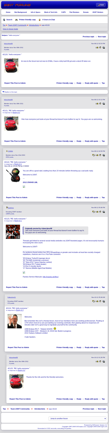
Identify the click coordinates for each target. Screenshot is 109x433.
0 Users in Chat (48, 20)
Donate (86, 12)
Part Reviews (74, 12)
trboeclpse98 (8, 43)
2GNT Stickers (98, 12)
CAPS (63, 12)
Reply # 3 (19, 310)
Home (8, 12)
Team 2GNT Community (17, 25)
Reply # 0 (16, 113)
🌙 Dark (101, 5)
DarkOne (11, 208)
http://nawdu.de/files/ (50, 277)
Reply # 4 (21, 370)
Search (9, 20)
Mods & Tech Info (50, 12)
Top (4, 25)
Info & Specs (35, 12)
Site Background (20, 12)
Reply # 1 (18, 164)
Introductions (34, 25)
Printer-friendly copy (27, 20)
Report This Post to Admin (15, 83)
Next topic (102, 37)
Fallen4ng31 (12, 297)
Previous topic (88, 37)
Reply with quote (91, 83)
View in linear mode (10, 29)
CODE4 (10, 151)
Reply (79, 83)
